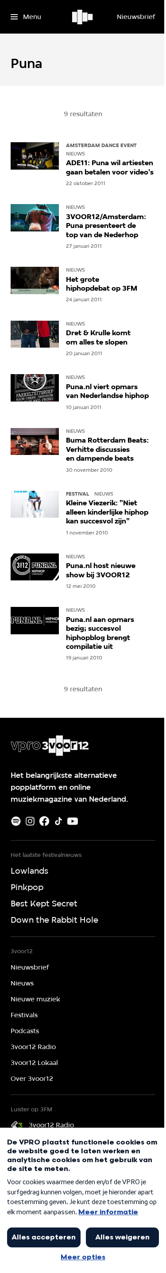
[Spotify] (16, 821)
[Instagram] (30, 821)
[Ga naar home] (83, 17)
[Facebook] (44, 821)
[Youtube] (72, 821)
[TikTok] (58, 821)
